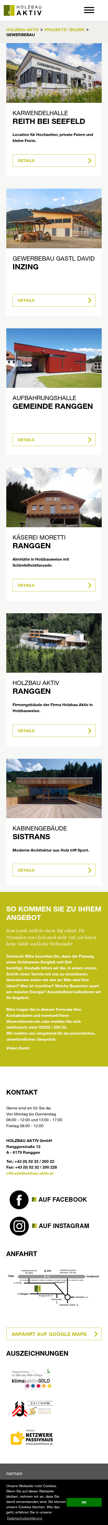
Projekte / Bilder (64, 29)
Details (26, 160)
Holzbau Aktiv (22, 29)
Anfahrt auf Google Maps (49, 1334)
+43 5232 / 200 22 (103, 10)
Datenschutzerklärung (24, 1518)
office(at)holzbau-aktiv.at (29, 1173)
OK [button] (84, 1502)
